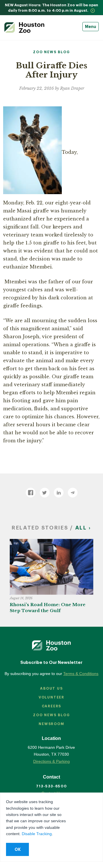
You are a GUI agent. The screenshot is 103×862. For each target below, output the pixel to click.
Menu (90, 27)
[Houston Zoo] (24, 27)
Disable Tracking (37, 833)
